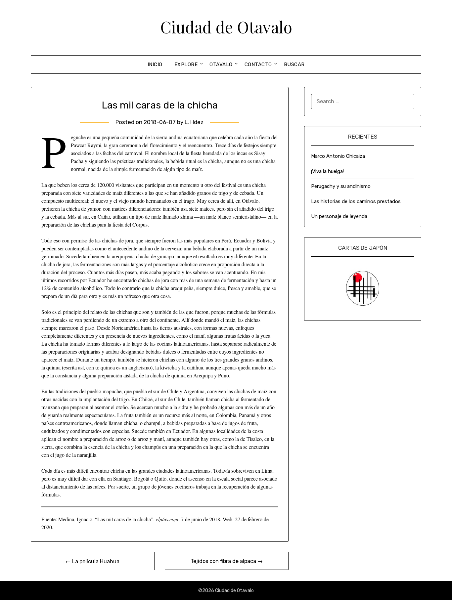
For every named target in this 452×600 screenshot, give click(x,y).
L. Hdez (194, 122)
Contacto (258, 64)
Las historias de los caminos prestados (356, 201)
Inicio (155, 64)
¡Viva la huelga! (327, 171)
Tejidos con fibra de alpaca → (227, 561)
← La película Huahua (92, 561)
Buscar (294, 64)
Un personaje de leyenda (339, 216)
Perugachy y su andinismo (341, 186)
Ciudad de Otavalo (226, 26)
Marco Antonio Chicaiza (338, 156)
